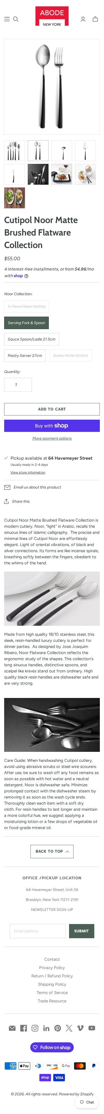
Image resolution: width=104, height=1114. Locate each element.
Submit (81, 931)
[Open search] (16, 19)
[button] (52, 851)
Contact (52, 959)
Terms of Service (52, 992)
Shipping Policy (52, 984)
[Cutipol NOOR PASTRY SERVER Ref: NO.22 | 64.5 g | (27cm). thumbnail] (85, 150)
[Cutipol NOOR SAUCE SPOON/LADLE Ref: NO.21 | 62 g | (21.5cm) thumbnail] (61, 150)
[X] (69, 1028)
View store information (28, 472)
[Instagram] (35, 1028)
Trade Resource (52, 1000)
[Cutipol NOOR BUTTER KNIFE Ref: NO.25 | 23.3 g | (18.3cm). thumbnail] (14, 174)
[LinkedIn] (46, 1028)
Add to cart (52, 409)
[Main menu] (7, 19)
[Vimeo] (80, 1028)
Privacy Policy (52, 967)
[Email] (12, 1028)
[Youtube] (91, 1028)
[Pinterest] (57, 1028)
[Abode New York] (52, 15)
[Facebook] (23, 1028)
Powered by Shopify (76, 1094)
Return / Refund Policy (52, 975)
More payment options (52, 438)
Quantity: (12, 371)
